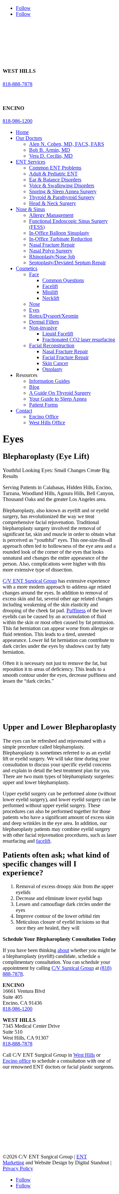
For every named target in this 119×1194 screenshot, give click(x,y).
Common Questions (63, 280)
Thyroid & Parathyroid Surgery (62, 197)
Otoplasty (52, 369)
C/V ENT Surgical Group (30, 581)
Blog (34, 387)
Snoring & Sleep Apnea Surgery (63, 191)
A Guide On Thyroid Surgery (60, 393)
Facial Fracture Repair (65, 357)
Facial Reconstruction (51, 345)
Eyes (34, 310)
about (63, 950)
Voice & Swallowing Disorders (61, 185)
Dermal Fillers (44, 322)
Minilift (50, 292)
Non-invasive (43, 328)
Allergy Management (51, 215)
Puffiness (76, 610)
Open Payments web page (60, 1114)
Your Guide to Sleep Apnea (58, 399)
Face (34, 274)
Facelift (50, 286)
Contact (24, 410)
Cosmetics (26, 268)
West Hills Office (47, 422)
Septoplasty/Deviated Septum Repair (67, 262)
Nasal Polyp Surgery (50, 250)
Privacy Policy (18, 1168)
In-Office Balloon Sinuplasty (59, 233)
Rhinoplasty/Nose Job (52, 256)
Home (22, 132)
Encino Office (44, 416)
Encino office (17, 1061)
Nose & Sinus (30, 209)
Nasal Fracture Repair (52, 245)
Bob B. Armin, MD (49, 150)
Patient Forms (43, 405)
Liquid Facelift (57, 333)
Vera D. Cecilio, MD (51, 156)
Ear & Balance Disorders (55, 179)
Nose (34, 304)
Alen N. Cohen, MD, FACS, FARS (66, 144)
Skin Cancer (55, 363)
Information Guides (49, 381)
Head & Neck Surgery (52, 203)
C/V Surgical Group (73, 968)
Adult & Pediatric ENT (53, 173)
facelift (43, 841)
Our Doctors (29, 138)
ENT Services (30, 162)
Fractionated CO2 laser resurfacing (78, 339)
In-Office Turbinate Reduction (60, 239)
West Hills (84, 1055)
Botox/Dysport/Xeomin (53, 316)
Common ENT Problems (55, 168)
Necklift (50, 298)
